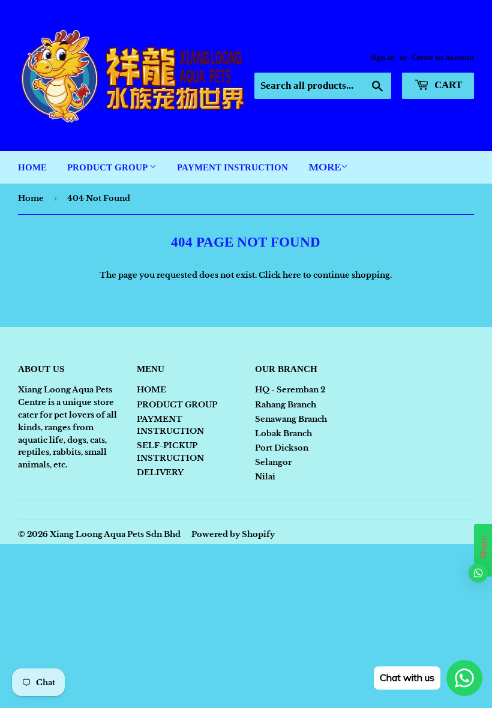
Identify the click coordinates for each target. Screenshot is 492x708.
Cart (447, 85)
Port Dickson (281, 448)
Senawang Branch (291, 419)
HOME (32, 167)
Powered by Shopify (233, 534)
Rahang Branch (285, 405)
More (324, 167)
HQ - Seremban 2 (290, 390)
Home (31, 198)
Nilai (265, 477)
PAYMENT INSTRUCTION (232, 167)
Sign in (382, 57)
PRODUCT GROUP (108, 167)
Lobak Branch (283, 433)
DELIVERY (160, 472)
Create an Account (443, 57)
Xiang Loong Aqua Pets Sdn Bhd (115, 534)
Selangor (273, 462)
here (292, 275)
